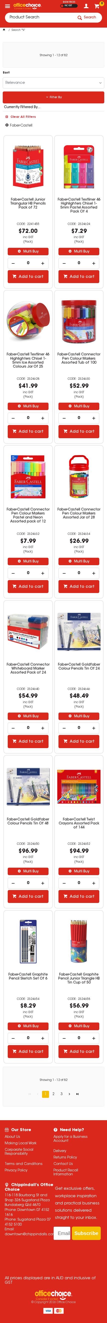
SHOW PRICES (69, 2)
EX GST (62, 5)
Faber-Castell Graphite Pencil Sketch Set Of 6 (28, 977)
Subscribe (86, 1233)
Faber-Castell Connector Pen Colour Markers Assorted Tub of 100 (78, 358)
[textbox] (39, 18)
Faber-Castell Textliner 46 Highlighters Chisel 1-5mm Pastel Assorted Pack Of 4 (79, 205)
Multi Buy (30, 252)
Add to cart (31, 277)
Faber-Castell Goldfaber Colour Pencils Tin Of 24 (79, 667)
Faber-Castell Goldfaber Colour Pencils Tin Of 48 (28, 821)
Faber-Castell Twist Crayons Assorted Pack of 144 (79, 823)
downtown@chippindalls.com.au (33, 1234)
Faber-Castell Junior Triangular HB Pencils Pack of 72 (28, 204)
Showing (53, 55)
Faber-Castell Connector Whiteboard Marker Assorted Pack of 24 (28, 669)
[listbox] (54, 82)
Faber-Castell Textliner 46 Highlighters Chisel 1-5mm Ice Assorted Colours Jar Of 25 (28, 360)
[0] (97, 7)
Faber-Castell (21, 126)
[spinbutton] (28, 263)
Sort (6, 72)
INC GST (68, 6)
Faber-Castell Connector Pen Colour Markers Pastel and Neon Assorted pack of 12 (28, 515)
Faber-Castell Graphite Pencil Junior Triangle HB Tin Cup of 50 (79, 978)
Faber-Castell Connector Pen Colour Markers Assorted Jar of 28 (78, 513)
